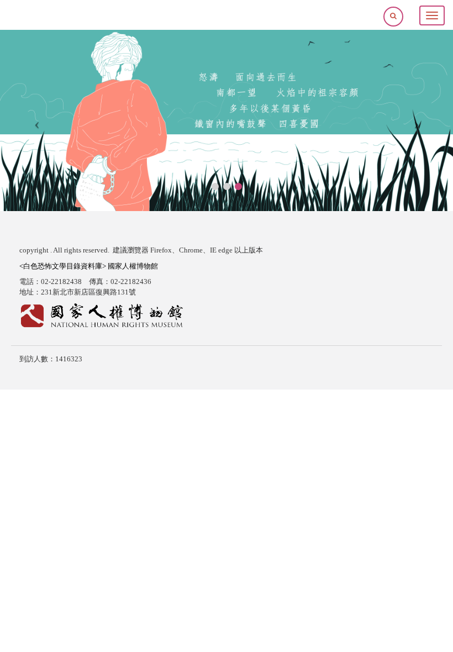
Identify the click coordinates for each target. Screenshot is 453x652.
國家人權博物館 (133, 266)
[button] (393, 16)
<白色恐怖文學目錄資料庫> (63, 266)
